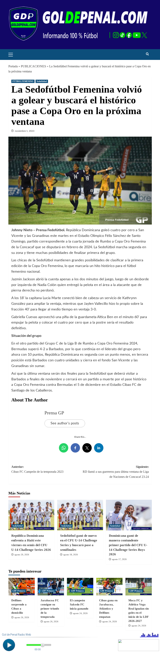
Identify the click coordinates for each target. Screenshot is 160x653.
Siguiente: (116, 471)
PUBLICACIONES (33, 66)
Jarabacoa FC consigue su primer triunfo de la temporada (50, 608)
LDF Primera (18, 591)
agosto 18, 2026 (70, 554)
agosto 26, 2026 (21, 617)
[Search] (147, 54)
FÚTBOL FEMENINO (22, 81)
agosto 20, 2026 (21, 554)
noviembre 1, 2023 (24, 131)
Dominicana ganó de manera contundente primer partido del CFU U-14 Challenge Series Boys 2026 (128, 545)
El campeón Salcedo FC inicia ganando (79, 604)
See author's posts (65, 423)
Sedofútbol (42, 81)
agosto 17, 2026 (119, 559)
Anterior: (37, 469)
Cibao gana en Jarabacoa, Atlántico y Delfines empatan (108, 608)
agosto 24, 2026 (80, 613)
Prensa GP (54, 412)
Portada (13, 66)
